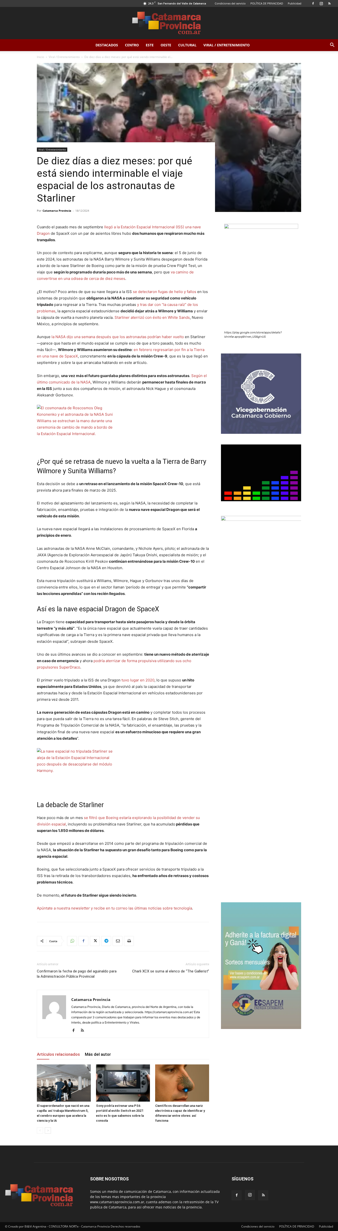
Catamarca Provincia (57, 210)
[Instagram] (321, 3)
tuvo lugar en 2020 (137, 680)
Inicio (40, 57)
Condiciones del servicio (230, 3)
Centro (132, 45)
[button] (332, 45)
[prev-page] (40, 1130)
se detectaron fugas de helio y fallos (164, 291)
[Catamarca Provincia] (169, 23)
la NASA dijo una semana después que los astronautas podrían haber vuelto (117, 336)
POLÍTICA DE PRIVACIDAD (266, 3)
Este (150, 45)
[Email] (117, 941)
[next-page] (48, 1130)
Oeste (166, 45)
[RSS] (329, 3)
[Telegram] (106, 941)
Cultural (187, 45)
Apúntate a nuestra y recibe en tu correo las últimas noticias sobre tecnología (114, 908)
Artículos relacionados (58, 1054)
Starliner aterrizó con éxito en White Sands (152, 317)
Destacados (107, 45)
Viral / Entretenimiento (226, 45)
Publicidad (294, 3)
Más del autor (98, 1054)
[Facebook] (313, 3)
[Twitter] (95, 941)
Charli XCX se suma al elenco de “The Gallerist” (170, 971)
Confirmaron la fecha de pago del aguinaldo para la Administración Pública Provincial (77, 974)
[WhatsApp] (72, 941)
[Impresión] (129, 941)
